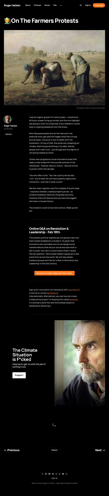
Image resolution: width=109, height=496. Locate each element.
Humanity (73, 299)
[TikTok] (59, 474)
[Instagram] (66, 474)
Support (19, 375)
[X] (42, 474)
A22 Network (52, 293)
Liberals (8, 134)
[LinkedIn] (49, 474)
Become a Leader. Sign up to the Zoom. (54, 273)
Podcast (37, 5)
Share (54, 450)
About (27, 5)
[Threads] (56, 474)
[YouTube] (63, 474)
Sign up (54, 478)
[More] (61, 5)
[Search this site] (80, 5)
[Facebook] (46, 474)
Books (47, 5)
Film (55, 5)
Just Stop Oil (74, 289)
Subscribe (99, 5)
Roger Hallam (12, 5)
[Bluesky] (53, 474)
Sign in (88, 5)
